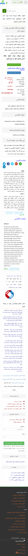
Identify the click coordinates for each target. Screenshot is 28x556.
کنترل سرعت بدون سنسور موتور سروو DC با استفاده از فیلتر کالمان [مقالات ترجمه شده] (12, 336)
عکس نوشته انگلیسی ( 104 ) (16, 480)
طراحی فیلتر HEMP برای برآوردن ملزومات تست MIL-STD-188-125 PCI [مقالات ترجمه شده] (12, 363)
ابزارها (23, 547)
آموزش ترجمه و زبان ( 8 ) (17, 473)
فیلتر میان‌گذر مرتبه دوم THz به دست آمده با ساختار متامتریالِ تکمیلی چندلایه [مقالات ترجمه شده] (13, 369)
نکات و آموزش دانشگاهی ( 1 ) (16, 477)
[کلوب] (20, 163)
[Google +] (16, 163)
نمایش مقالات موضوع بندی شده (14, 443)
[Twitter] (12, 163)
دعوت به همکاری (21, 544)
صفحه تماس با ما (22, 532)
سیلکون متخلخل (19, 213)
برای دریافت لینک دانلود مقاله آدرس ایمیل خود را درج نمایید (14, 57)
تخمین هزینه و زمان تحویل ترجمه (16, 530)
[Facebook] (8, 163)
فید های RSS (21, 553)
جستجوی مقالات (17, 422)
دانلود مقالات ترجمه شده (15, 420)
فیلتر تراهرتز (9, 213)
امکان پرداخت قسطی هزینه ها (14, 406)
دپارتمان (22, 426)
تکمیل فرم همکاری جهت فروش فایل (15, 462)
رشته (23, 434)
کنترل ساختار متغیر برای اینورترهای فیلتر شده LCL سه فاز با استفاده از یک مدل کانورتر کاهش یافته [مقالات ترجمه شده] (13, 351)
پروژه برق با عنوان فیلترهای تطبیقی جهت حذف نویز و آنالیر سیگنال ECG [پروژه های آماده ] (13, 325)
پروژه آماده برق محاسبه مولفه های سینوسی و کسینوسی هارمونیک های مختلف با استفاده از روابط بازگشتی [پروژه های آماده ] (12, 318)
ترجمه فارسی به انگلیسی (19, 498)
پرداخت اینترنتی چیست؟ (19, 524)
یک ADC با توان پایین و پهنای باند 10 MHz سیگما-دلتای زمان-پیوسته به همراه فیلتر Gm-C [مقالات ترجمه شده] (12, 312)
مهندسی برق (17, 379)
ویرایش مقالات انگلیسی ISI (18, 501)
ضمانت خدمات (18, 401)
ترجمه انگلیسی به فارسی (19, 495)
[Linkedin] (4, 166)
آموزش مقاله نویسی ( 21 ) (17, 475)
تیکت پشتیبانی (21, 550)
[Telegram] (4, 163)
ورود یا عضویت (17, 2)
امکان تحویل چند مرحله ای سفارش (13, 409)
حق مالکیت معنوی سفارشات (14, 404)
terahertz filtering (14, 269)
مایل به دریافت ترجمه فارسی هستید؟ (16, 69)
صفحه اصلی (22, 376)
